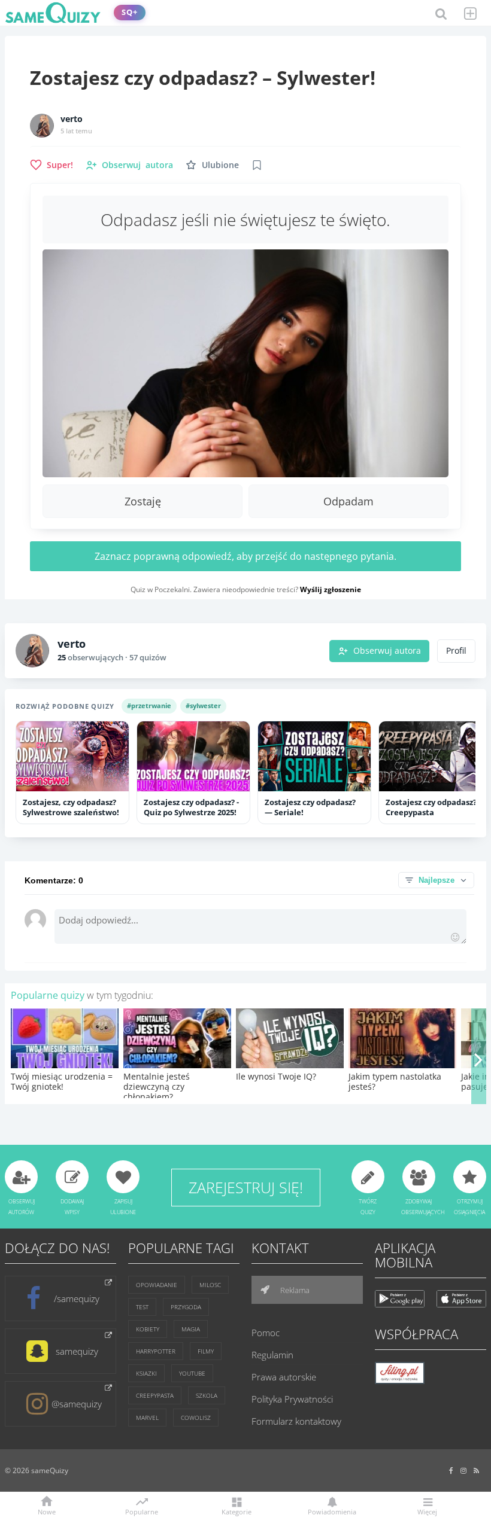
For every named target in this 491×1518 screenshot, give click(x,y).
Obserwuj (137, 164)
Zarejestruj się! (246, 1187)
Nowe (47, 1511)
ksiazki (146, 1373)
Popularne (141, 1510)
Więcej (427, 1511)
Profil (456, 650)
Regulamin (272, 1355)
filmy (206, 1351)
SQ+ (130, 12)
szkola (206, 1395)
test (142, 1307)
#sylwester (203, 705)
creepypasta (155, 1395)
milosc (210, 1285)
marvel (147, 1417)
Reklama (294, 1290)
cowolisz (196, 1417)
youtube (192, 1373)
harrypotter (155, 1351)
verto (71, 119)
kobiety (147, 1329)
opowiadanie (156, 1285)
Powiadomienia (332, 1511)
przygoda (186, 1307)
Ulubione (220, 164)
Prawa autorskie (283, 1377)
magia (190, 1329)
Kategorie (236, 1511)
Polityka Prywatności (292, 1399)
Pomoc (265, 1333)
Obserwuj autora (387, 650)
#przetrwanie (149, 705)
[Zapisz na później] (257, 165)
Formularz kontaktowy (296, 1421)
